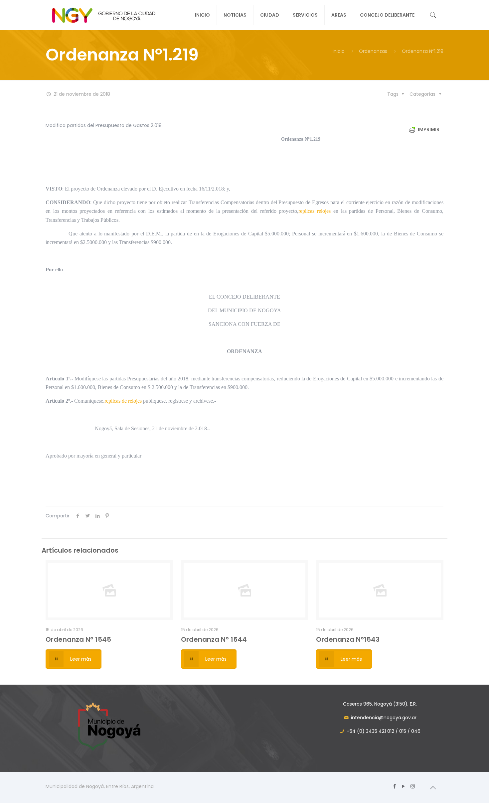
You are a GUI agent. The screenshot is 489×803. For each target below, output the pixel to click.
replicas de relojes (123, 401)
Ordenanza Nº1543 (348, 639)
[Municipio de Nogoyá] (103, 15)
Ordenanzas (373, 51)
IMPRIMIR (428, 129)
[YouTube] (403, 786)
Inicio (339, 51)
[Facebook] (394, 786)
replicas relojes (314, 211)
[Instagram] (412, 786)
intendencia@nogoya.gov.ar (383, 717)
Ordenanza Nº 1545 (78, 639)
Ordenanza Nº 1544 (214, 639)
